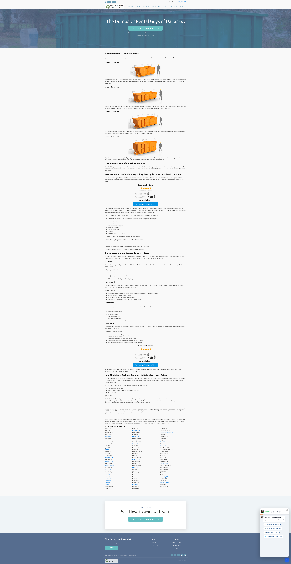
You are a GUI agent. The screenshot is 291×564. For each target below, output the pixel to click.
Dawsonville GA (109, 479)
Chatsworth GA (109, 461)
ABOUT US (155, 545)
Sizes (138, 6)
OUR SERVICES (176, 542)
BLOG (153, 548)
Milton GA (135, 484)
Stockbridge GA (164, 463)
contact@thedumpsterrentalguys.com (125, 555)
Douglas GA (108, 484)
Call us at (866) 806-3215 (145, 204)
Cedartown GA (109, 457)
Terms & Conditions (182, 560)
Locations (129, 6)
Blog (182, 6)
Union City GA (164, 477)
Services (146, 6)
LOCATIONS (175, 548)
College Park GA (109, 465)
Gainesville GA (136, 444)
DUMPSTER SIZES (177, 545)
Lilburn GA (135, 467)
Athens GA (107, 436)
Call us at (145, 28)
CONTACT (111, 548)
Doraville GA (108, 482)
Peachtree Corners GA (166, 432)
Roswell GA (163, 446)
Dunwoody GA (136, 430)
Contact (174, 6)
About (165, 6)
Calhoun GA (108, 450)
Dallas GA (107, 475)
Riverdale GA (163, 442)
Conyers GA (108, 469)
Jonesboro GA (136, 459)
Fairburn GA (135, 436)
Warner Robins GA (165, 482)
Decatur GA (108, 481)
